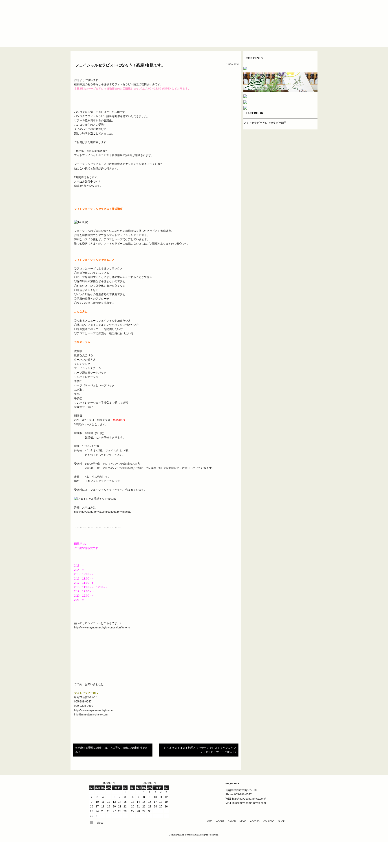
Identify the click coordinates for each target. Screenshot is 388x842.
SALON (232, 821)
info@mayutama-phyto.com (91, 714)
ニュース (194, 37)
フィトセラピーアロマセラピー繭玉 (265, 122)
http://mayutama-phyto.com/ (249, 798)
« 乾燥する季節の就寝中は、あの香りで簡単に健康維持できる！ (111, 750)
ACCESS (255, 821)
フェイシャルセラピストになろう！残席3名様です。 (120, 65)
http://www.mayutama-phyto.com (93, 710)
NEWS (243, 821)
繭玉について (140, 37)
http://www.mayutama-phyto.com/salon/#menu (102, 627)
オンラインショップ (274, 37)
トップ (113, 37)
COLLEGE (268, 821)
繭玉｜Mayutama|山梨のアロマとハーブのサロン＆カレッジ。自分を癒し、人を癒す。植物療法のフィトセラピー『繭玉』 (194, 18)
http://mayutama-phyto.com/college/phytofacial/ (102, 511)
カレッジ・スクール (247, 37)
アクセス (220, 37)
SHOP (281, 821)
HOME (209, 821)
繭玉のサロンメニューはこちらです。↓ (97, 623)
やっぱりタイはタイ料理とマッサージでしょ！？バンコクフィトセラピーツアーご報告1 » (199, 750)
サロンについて (167, 37)
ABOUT (220, 821)
